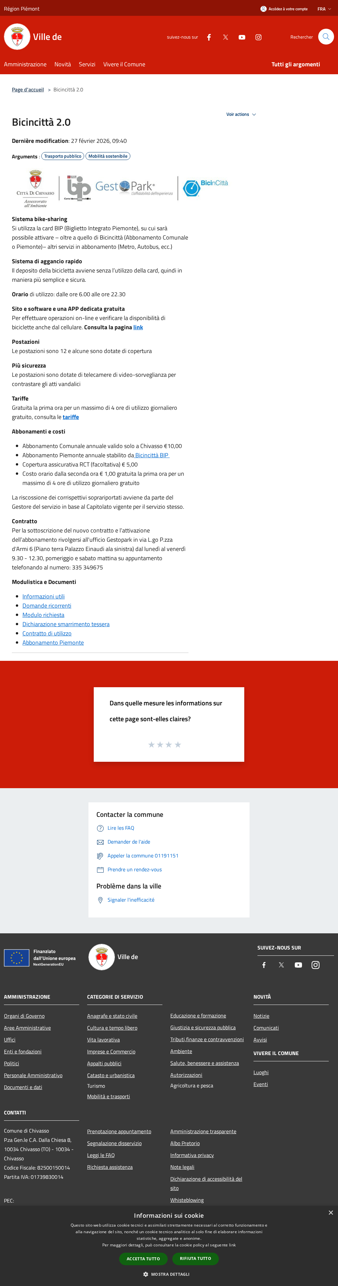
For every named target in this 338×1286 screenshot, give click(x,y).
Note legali (182, 1167)
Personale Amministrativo (33, 1075)
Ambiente (181, 1051)
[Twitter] (222, 36)
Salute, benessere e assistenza (204, 1063)
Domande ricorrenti (46, 605)
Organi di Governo (24, 1016)
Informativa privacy (192, 1155)
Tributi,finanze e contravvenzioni (207, 1039)
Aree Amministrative (27, 1028)
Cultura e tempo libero (112, 1028)
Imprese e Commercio (111, 1051)
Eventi (261, 1084)
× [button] (330, 1212)
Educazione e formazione (198, 1015)
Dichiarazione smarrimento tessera (66, 624)
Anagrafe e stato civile (112, 1016)
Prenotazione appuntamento (119, 1131)
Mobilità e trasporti (108, 1096)
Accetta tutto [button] (143, 1259)
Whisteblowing (187, 1200)
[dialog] (169, 1246)
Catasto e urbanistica (111, 1075)
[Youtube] (239, 36)
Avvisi (260, 1040)
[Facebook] (206, 36)
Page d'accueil (28, 89)
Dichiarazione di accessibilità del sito (206, 1183)
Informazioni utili (43, 596)
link (138, 327)
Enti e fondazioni (23, 1051)
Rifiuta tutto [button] (195, 1258)
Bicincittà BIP (152, 455)
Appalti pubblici (104, 1063)
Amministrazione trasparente (203, 1131)
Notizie (261, 1016)
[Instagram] (255, 36)
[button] (168, 1274)
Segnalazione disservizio (114, 1143)
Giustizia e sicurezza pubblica (203, 1027)
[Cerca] (326, 37)
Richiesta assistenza (110, 1167)
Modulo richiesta (43, 614)
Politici (11, 1063)
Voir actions (238, 114)
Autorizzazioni (186, 1075)
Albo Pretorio (185, 1143)
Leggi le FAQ (101, 1155)
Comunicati (266, 1028)
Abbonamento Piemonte (53, 642)
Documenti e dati (23, 1087)
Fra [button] (321, 8)
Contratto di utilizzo (47, 633)
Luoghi (261, 1072)
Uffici (10, 1040)
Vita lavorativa (103, 1040)
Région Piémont (22, 9)
